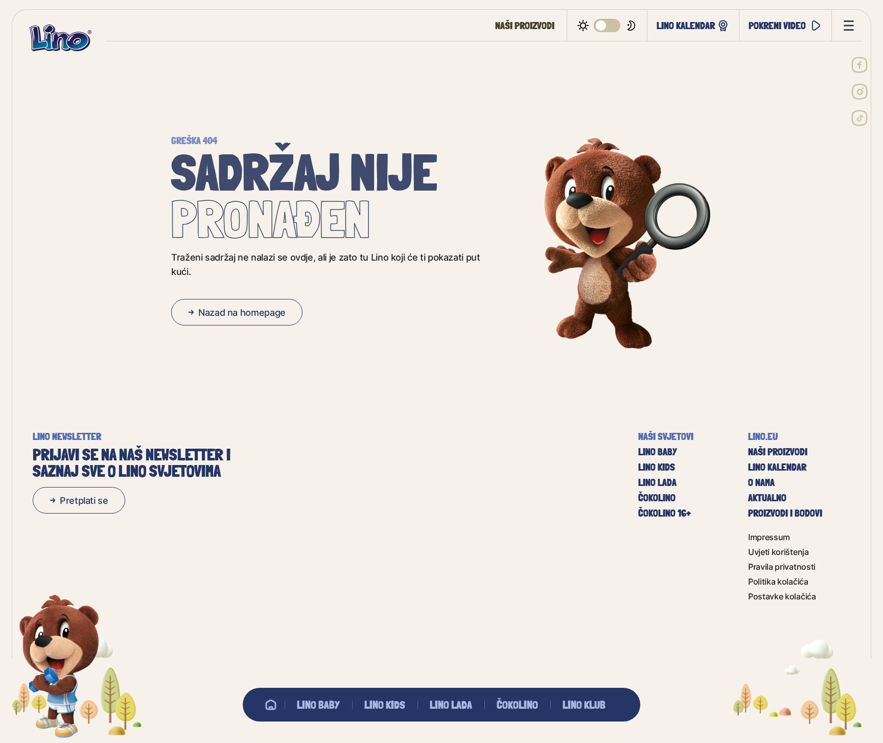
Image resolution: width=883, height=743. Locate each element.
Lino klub (584, 704)
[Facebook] (859, 65)
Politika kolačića (778, 581)
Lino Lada (451, 704)
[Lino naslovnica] (60, 38)
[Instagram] (859, 91)
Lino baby (318, 704)
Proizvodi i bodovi (785, 513)
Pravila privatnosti (782, 566)
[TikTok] (859, 118)
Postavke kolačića (782, 596)
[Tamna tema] (607, 25)
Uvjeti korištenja (778, 552)
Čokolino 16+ (664, 513)
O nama (761, 482)
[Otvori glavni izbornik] (847, 25)
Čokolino (517, 704)
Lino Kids (384, 704)
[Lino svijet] (270, 704)
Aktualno (767, 498)
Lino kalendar (686, 25)
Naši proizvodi (524, 25)
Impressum (769, 537)
